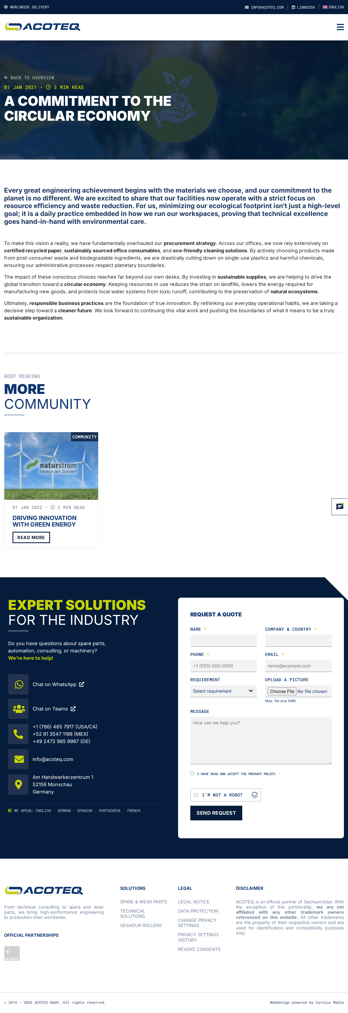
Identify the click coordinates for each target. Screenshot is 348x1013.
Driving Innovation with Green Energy (45, 521)
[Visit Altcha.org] (255, 795)
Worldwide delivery (28, 6)
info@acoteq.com (266, 7)
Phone (199, 654)
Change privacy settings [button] (197, 923)
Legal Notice (194, 901)
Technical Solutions (132, 913)
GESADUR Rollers (140, 925)
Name (198, 629)
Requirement (205, 679)
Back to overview (31, 77)
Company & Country (291, 629)
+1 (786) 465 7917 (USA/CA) (65, 727)
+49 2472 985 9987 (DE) (62, 741)
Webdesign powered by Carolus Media (307, 1002)
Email (274, 654)
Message (199, 711)
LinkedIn (305, 7)
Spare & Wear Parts (143, 901)
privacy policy (261, 774)
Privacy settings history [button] (198, 937)
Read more (31, 537)
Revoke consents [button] (199, 949)
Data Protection (198, 911)
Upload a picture (287, 679)
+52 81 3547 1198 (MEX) (60, 734)
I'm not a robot (222, 795)
